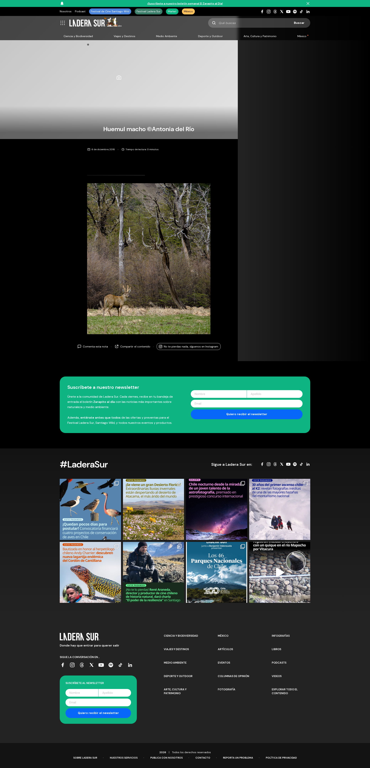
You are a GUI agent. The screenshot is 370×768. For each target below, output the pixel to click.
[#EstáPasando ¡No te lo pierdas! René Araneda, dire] (153, 572)
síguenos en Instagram (191, 346)
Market (172, 11)
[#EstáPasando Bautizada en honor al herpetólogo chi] (90, 572)
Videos (277, 676)
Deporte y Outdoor (210, 36)
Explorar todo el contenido (285, 691)
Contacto (202, 757)
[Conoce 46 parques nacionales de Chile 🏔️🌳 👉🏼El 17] (216, 572)
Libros (276, 649)
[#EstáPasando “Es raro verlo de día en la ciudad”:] (279, 572)
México (188, 11)
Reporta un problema (238, 757)
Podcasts (279, 662)
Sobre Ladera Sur (85, 757)
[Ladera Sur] (95, 23)
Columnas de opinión (233, 676)
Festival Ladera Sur (149, 11)
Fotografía (226, 689)
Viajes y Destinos (124, 36)
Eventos (224, 662)
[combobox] (259, 23)
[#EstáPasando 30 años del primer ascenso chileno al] (279, 509)
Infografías (281, 635)
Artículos (225, 649)
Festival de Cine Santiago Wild (110, 11)
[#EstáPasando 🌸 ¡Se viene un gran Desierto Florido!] (153, 509)
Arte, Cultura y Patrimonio (260, 36)
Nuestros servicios (124, 757)
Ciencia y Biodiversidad (78, 36)
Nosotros (65, 11)
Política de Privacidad (281, 757)
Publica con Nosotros (166, 757)
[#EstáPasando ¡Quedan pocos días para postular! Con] (90, 509)
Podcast (80, 11)
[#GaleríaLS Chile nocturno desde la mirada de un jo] (216, 509)
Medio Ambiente (166, 36)
